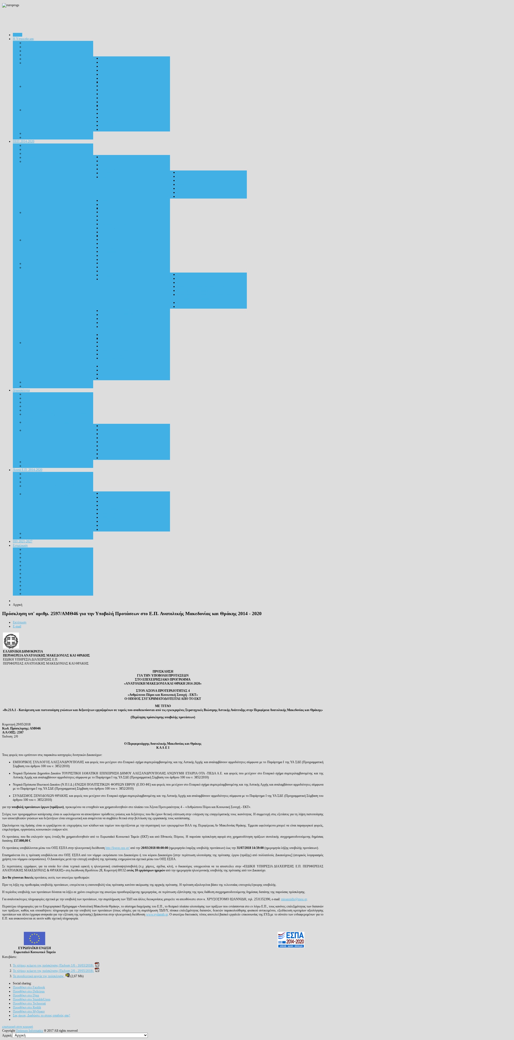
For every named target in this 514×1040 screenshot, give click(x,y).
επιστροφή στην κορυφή (17, 1027)
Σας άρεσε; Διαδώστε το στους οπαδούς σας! (41, 1015)
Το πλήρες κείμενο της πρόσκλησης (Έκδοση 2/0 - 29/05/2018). (53, 971)
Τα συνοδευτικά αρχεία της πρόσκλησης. (39, 976)
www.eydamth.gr (157, 914)
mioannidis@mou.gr (294, 899)
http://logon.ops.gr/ (117, 848)
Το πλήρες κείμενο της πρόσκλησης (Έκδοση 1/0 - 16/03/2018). (53, 965)
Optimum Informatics (29, 1031)
